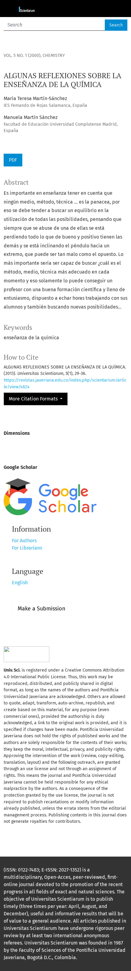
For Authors (24, 540)
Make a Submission (42, 608)
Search (116, 25)
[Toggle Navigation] (118, 8)
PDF (13, 160)
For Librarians (27, 548)
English (20, 582)
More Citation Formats (34, 399)
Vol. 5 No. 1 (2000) (22, 55)
